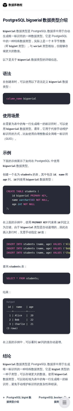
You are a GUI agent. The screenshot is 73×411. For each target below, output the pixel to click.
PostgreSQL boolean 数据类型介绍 (54, 399)
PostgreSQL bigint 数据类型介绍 (17, 399)
